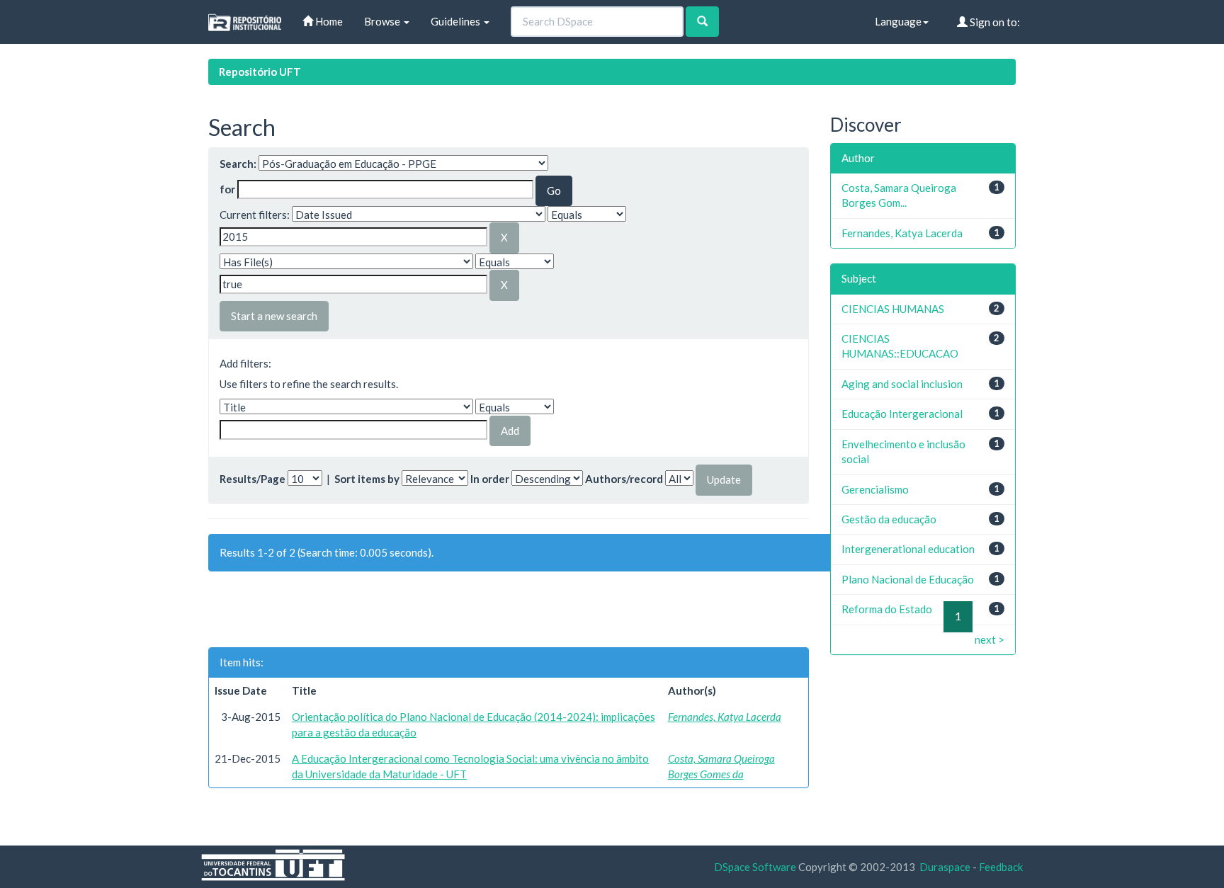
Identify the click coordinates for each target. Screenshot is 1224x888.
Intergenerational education (908, 548)
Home (328, 21)
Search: (238, 163)
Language (898, 21)
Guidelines (456, 21)
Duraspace (944, 866)
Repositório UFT (260, 71)
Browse (383, 21)
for (227, 189)
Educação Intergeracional (902, 413)
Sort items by (367, 478)
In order (489, 478)
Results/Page (252, 478)
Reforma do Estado (887, 609)
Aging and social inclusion (902, 383)
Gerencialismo (875, 489)
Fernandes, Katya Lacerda (724, 716)
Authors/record (624, 478)
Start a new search (274, 315)
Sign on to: (994, 22)
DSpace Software (755, 866)
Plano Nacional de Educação (908, 579)
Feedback (1001, 866)
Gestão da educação (889, 519)
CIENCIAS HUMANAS (893, 308)
